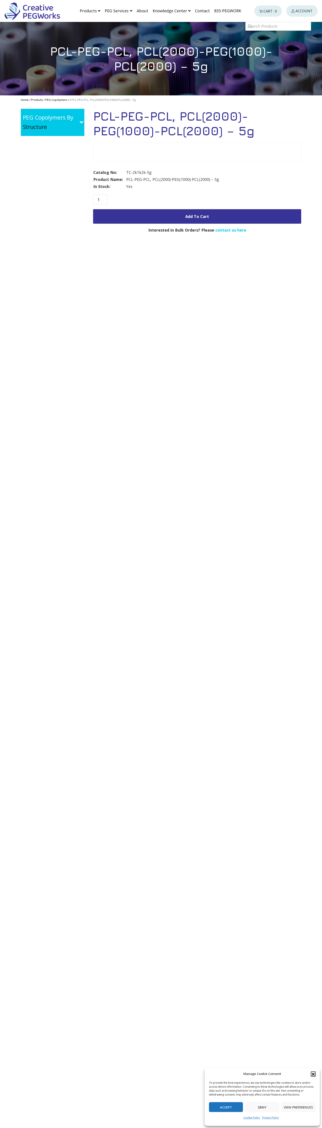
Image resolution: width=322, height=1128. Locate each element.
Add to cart (197, 216)
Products (37, 100)
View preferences (298, 1107)
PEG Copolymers (56, 100)
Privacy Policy (270, 1117)
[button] (313, 1074)
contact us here (230, 230)
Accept (226, 1107)
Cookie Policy (251, 1117)
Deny (262, 1107)
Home (25, 100)
